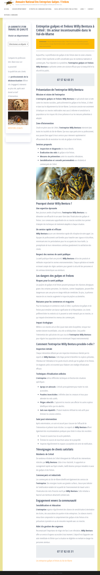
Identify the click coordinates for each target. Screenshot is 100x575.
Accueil (6, 9)
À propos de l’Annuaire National (40, 9)
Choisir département (19, 9)
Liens (82, 9)
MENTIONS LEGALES (15, 127)
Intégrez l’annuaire (11, 15)
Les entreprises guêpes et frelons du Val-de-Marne (54, 560)
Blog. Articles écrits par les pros (65, 9)
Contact (90, 9)
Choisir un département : (18, 37)
